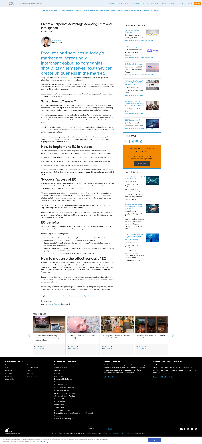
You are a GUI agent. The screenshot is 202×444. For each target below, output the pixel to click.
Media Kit (57, 373)
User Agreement (60, 376)
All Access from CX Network (64, 393)
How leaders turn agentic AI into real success (135, 177)
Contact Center (67, 10)
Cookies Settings (141, 433)
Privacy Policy (126, 433)
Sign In (190, 3)
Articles (30, 365)
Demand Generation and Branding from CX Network (73, 413)
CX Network (40, 348)
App (6, 365)
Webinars (8, 376)
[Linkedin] (126, 142)
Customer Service (136, 10)
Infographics (9, 379)
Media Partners (59, 402)
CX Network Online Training (64, 396)
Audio (7, 368)
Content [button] (112, 3)
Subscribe (57, 304)
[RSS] (196, 429)
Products (57, 416)
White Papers (32, 376)
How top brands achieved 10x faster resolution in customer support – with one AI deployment (134, 237)
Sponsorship (172, 3)
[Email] (137, 142)
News (29, 370)
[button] (29, 335)
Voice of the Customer (151, 10)
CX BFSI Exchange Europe (134, 47)
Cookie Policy (59, 382)
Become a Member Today (64, 399)
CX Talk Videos (32, 368)
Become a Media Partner (63, 379)
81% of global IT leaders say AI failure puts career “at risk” (82, 337)
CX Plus (146, 3)
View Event (149, 40)
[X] (188, 429)
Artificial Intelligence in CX (51, 10)
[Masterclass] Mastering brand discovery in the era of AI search (134, 206)
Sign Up (197, 3)
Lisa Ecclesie (56, 40)
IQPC (110, 429)
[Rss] (141, 142)
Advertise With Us (60, 368)
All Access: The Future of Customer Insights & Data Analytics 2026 (134, 83)
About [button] (181, 3)
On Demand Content (62, 410)
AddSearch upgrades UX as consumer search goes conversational (150, 337)
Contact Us (58, 365)
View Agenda (139, 40)
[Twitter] (133, 142)
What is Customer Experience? (65, 388)
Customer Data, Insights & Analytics (86, 10)
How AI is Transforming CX (64, 419)
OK (155, 440)
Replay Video (59, 405)
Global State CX (135, 3)
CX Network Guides (61, 390)
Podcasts (8, 373)
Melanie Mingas (143, 348)
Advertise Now (109, 377)
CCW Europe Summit (132, 120)
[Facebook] (130, 142)
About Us (57, 370)
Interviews (8, 370)
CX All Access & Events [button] (158, 3)
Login (50, 304)
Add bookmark (47, 32)
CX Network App (60, 385)
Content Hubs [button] (123, 3)
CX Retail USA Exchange (133, 64)
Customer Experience (107, 10)
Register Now (129, 40)
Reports (30, 373)
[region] (101, 440)
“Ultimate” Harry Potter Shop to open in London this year (117, 337)
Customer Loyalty (123, 10)
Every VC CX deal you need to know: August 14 (48, 337)
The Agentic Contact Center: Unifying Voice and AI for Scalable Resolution (134, 103)
